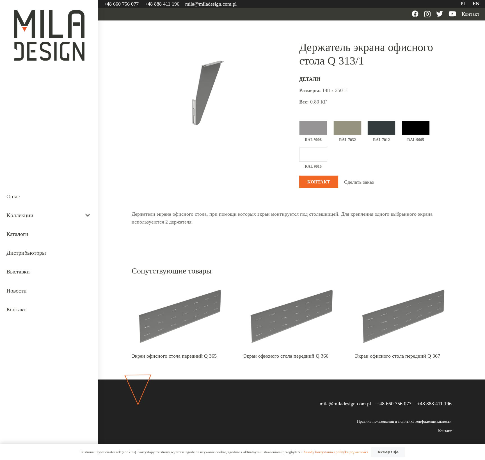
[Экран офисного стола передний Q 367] (403, 287)
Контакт (445, 431)
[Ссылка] (49, 35)
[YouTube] (452, 13)
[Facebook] (415, 13)
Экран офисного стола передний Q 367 (397, 356)
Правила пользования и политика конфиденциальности (404, 421)
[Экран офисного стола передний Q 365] (180, 287)
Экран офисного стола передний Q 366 (285, 356)
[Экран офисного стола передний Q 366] (291, 287)
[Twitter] (439, 13)
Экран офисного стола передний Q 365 (174, 356)
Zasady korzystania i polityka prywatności (335, 452)
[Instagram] (427, 14)
